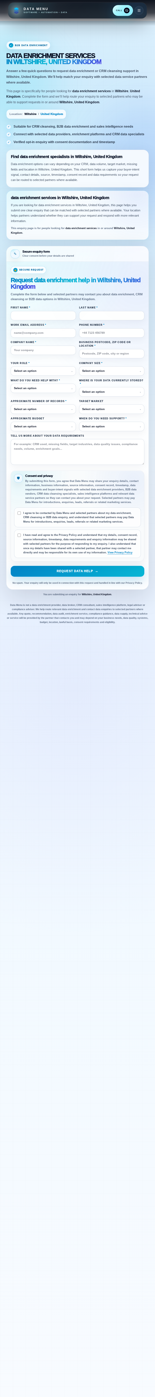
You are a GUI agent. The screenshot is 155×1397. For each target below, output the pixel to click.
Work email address (28, 325)
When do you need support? (103, 418)
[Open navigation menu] (139, 10)
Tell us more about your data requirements (47, 436)
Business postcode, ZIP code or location (105, 344)
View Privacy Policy (120, 552)
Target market (91, 401)
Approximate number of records (39, 401)
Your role (20, 363)
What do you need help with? (35, 380)
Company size (91, 363)
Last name (88, 307)
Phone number (92, 325)
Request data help (77, 571)
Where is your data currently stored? (111, 382)
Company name (23, 342)
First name (20, 307)
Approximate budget (27, 418)
